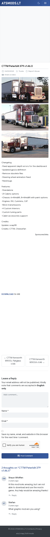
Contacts (31, 529)
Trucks (21, 71)
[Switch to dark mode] (38, 3)
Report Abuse (34, 71)
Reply (14, 495)
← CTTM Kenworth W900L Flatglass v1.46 (13, 361)
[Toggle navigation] (45, 3)
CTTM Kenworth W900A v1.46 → (37, 361)
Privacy (39, 529)
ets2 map (20, 533)
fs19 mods (29, 533)
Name (5, 411)
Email (5, 421)
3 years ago (13, 481)
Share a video (10, 75)
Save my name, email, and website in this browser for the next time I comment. (25, 436)
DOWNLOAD (8, 294)
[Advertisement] (25, 34)
